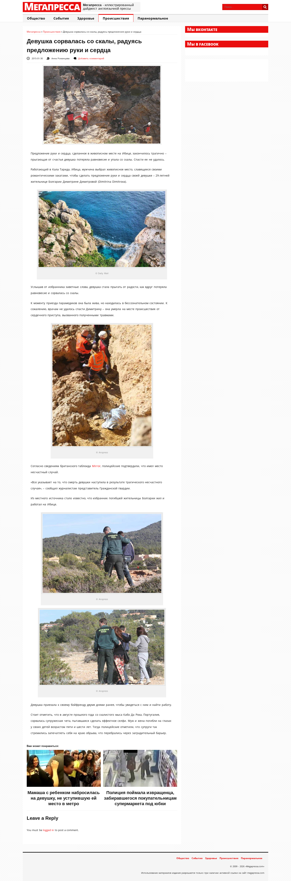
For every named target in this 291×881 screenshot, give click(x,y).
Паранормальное (153, 18)
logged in (48, 830)
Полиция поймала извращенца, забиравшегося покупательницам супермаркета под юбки (140, 798)
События (61, 18)
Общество (36, 18)
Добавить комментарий (91, 58)
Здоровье (85, 18)
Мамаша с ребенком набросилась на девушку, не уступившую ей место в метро (64, 798)
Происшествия (116, 18)
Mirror (96, 466)
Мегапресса (52, 7)
